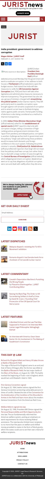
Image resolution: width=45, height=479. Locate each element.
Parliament (14, 84)
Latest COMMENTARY (14, 274)
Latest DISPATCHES (13, 241)
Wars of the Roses (11, 373)
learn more (23, 397)
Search (42, 19)
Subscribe (22, 220)
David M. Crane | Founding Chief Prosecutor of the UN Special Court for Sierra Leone (24, 301)
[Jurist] (22, 6)
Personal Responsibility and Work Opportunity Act (21, 412)
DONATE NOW (23, 13)
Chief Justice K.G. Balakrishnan (30, 146)
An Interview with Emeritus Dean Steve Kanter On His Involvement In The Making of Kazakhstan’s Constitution (26, 339)
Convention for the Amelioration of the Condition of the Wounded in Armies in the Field (22, 395)
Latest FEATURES (11, 316)
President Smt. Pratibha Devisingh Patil (36, 73)
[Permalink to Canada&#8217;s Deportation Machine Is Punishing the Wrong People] (4, 281)
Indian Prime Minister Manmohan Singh (24, 121)
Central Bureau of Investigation (17, 156)
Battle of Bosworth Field (13, 370)
